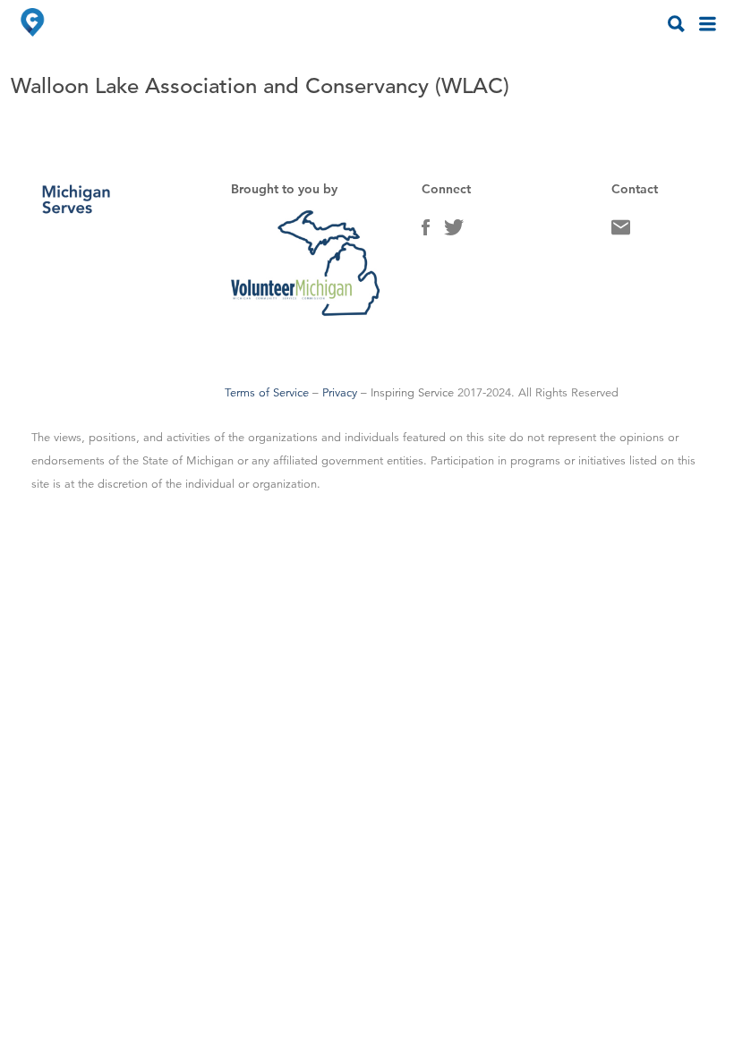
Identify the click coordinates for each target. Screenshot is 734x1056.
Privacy (339, 393)
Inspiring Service (412, 393)
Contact (620, 232)
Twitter (454, 232)
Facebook (426, 232)
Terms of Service (267, 393)
